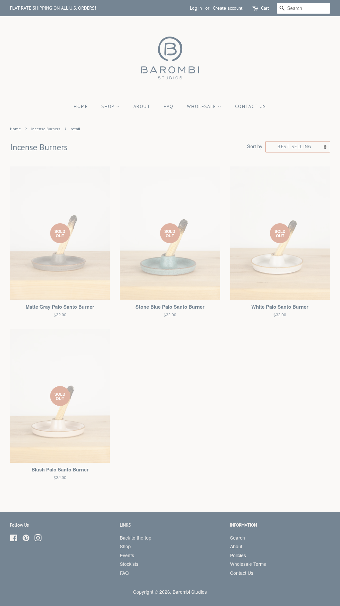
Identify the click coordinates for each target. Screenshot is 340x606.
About (141, 106)
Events (127, 555)
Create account (227, 8)
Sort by (254, 146)
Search (237, 537)
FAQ (168, 106)
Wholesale (202, 106)
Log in (196, 8)
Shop (108, 106)
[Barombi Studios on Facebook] (14, 539)
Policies (238, 555)
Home (81, 106)
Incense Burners (45, 128)
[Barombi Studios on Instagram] (38, 539)
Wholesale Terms (248, 563)
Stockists (129, 563)
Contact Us (250, 106)
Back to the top (135, 537)
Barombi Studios (190, 591)
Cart (265, 8)
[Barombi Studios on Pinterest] (26, 539)
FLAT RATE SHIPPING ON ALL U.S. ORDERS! (53, 8)
